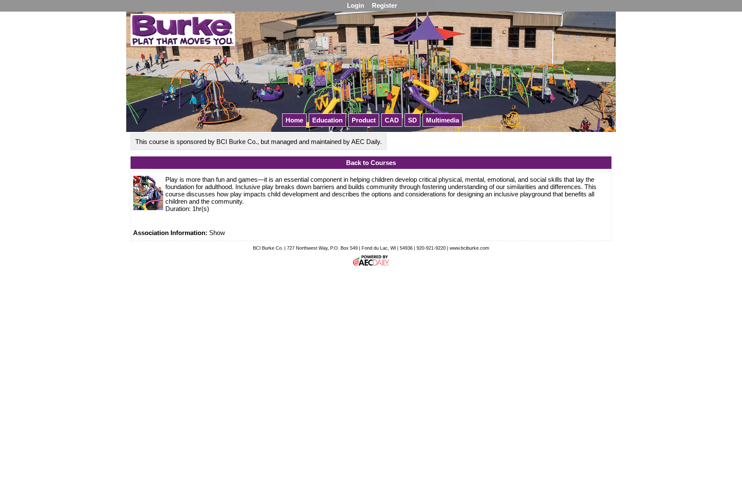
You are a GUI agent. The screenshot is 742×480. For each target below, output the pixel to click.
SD (412, 120)
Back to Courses (371, 162)
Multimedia (442, 120)
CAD (392, 120)
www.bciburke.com (469, 248)
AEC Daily (365, 141)
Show (217, 232)
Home (294, 120)
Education (327, 120)
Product (364, 120)
